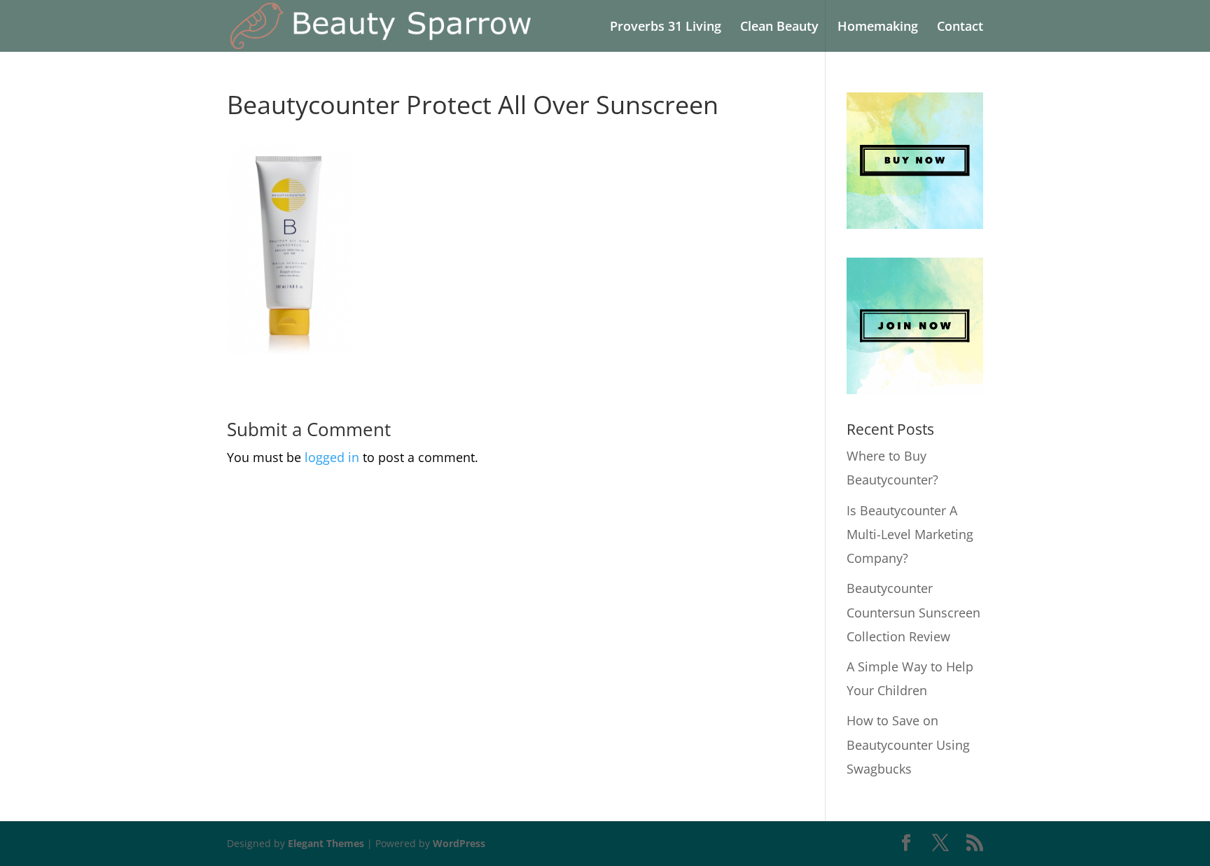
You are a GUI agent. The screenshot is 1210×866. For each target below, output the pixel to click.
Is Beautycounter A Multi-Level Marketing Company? (910, 534)
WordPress (459, 843)
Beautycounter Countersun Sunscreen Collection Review (913, 612)
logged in (332, 457)
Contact (960, 27)
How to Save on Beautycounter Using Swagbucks (908, 744)
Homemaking (877, 27)
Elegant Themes (326, 843)
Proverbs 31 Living (665, 27)
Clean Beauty (779, 27)
